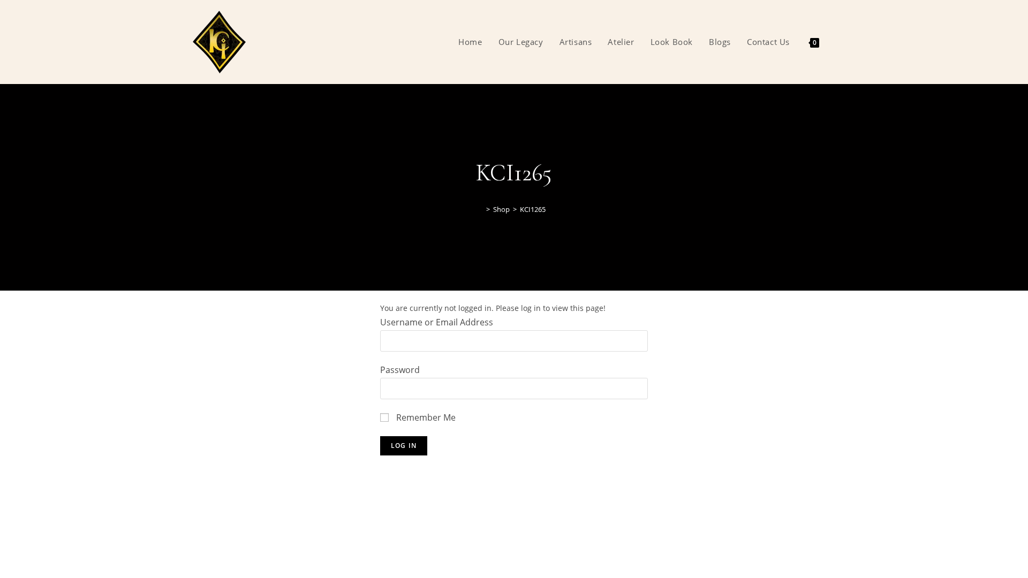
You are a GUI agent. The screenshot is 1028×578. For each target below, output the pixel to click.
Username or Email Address (436, 322)
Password (400, 370)
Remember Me (425, 417)
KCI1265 (533, 209)
